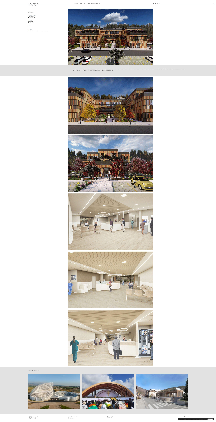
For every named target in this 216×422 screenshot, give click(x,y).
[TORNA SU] (14, 417)
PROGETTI (76, 3)
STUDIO (80, 3)
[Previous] (26, 391)
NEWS (88, 3)
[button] (99, 3)
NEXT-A (84, 3)
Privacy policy (186, 416)
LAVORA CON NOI (94, 3)
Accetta (210, 419)
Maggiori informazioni (203, 419)
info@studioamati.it (110, 416)
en (213, 3)
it (215, 3)
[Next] (189, 391)
